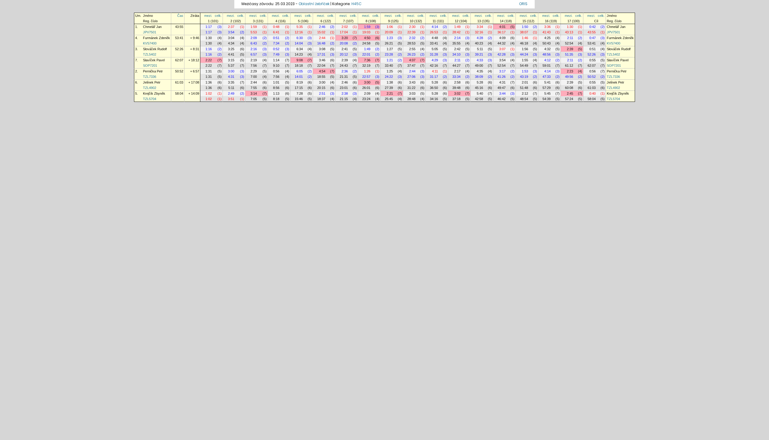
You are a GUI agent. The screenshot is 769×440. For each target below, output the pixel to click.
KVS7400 (150, 43)
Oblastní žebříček (314, 3)
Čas (180, 15)
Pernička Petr (153, 71)
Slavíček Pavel (154, 60)
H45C (356, 3)
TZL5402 (149, 54)
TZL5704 (149, 99)
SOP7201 (150, 65)
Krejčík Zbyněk (154, 93)
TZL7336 (149, 76)
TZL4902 (149, 88)
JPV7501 (149, 32)
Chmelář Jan (152, 27)
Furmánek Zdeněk (156, 38)
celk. (218, 15)
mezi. (208, 15)
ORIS (523, 3)
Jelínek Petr (151, 82)
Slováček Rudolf (155, 49)
